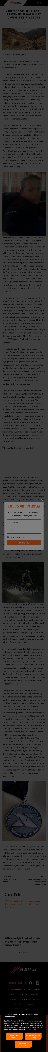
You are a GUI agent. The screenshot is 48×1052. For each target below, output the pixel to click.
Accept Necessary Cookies (33, 1036)
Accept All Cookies (14, 1036)
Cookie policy (31, 1030)
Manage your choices (24, 1044)
